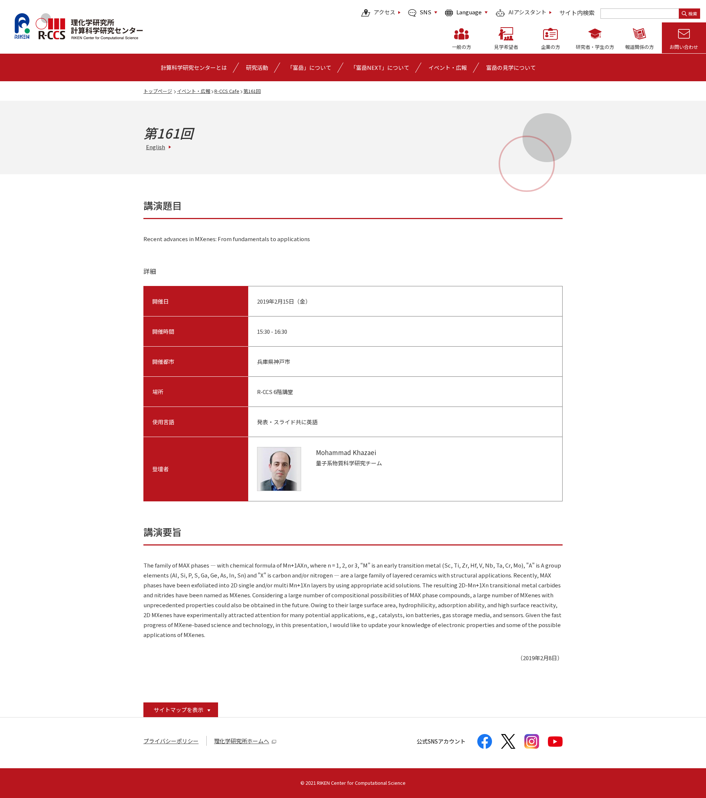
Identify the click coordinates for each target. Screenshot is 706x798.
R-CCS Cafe (226, 90)
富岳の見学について (511, 67)
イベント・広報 (193, 90)
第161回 (252, 90)
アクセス (384, 12)
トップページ (157, 90)
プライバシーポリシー (171, 741)
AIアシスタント (527, 12)
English (155, 147)
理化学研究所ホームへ (241, 741)
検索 (692, 13)
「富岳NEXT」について (379, 67)
